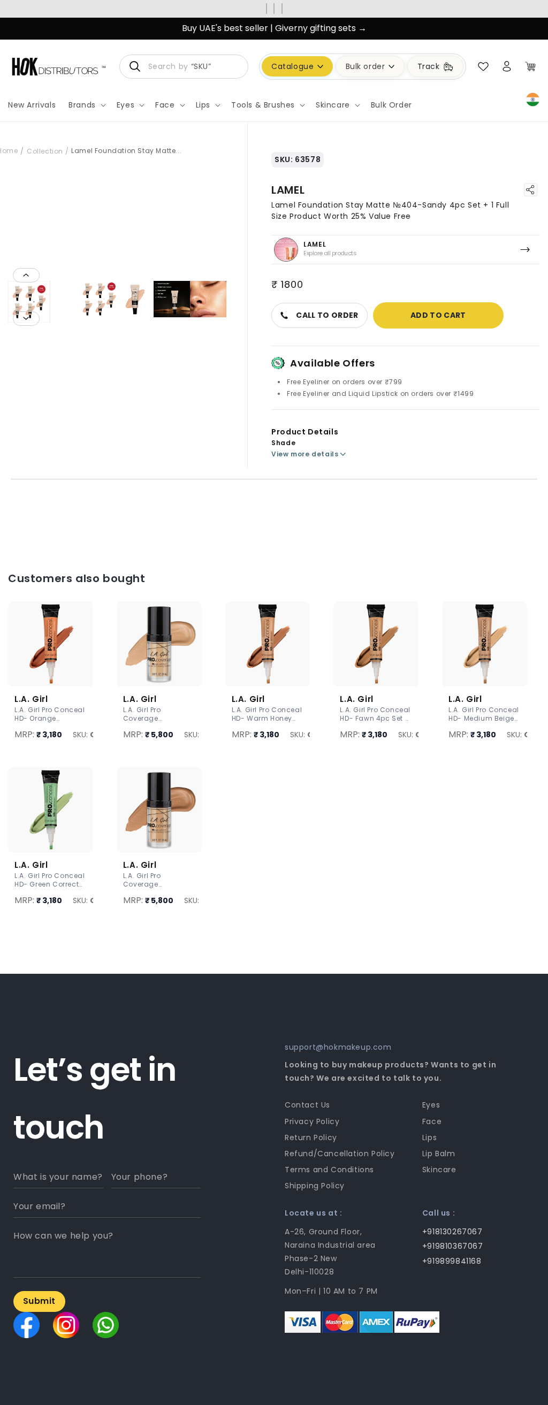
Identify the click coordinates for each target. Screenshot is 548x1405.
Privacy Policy (312, 1121)
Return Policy (311, 1137)
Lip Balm (438, 1153)
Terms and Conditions (329, 1169)
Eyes (431, 1104)
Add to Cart (438, 315)
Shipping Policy (315, 1185)
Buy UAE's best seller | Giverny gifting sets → (274, 28)
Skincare (439, 1169)
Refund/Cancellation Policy (340, 1153)
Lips (429, 1137)
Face (432, 1121)
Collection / (47, 151)
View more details (304, 454)
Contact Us (307, 1104)
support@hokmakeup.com (338, 1047)
